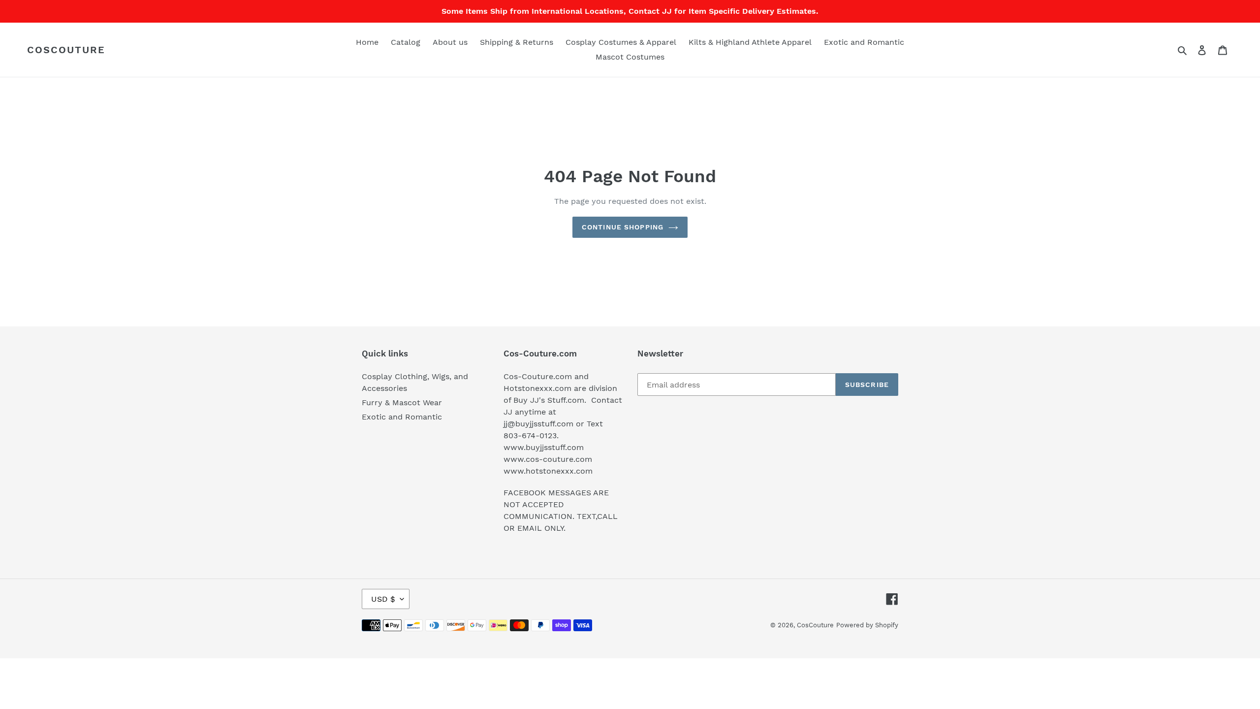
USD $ (383, 599)
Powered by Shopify (867, 625)
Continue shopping (622, 227)
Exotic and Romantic (402, 416)
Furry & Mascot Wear (402, 402)
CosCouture (66, 50)
